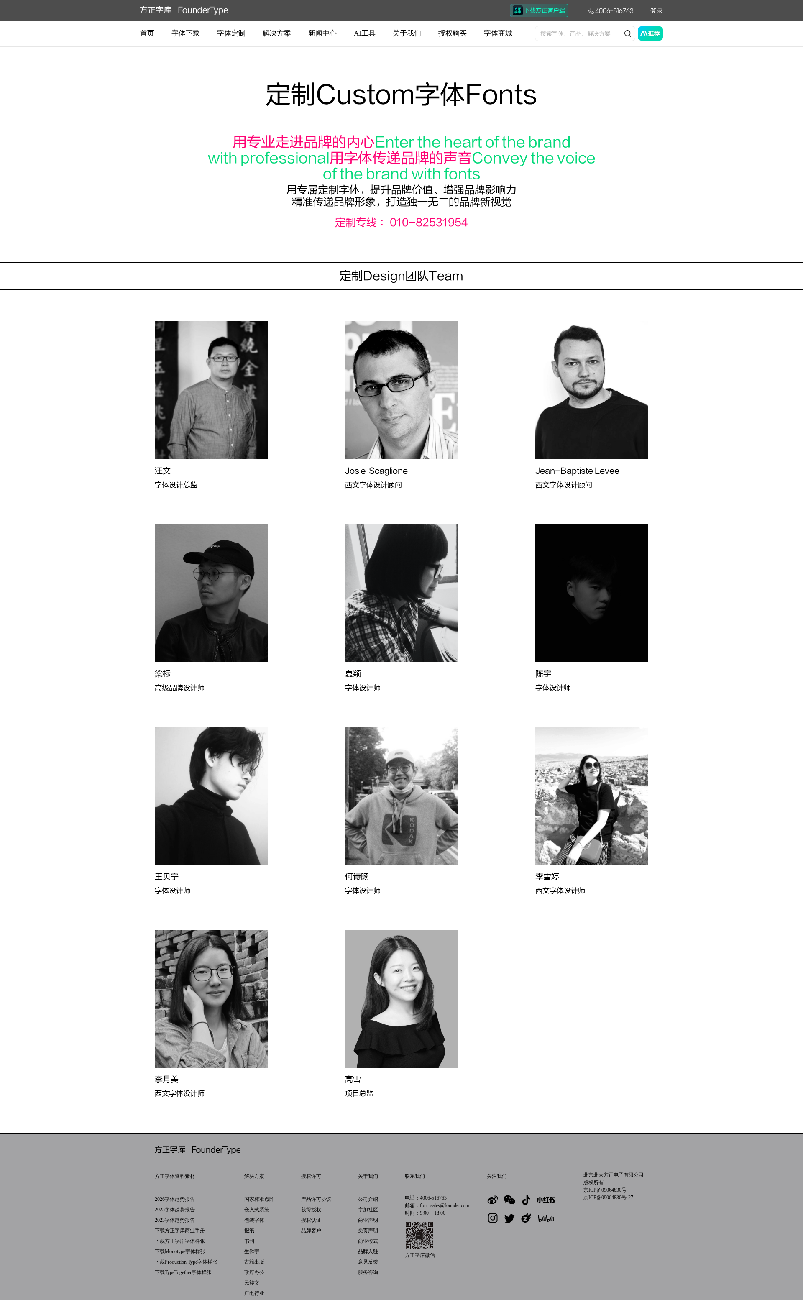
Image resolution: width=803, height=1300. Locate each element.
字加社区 (368, 1210)
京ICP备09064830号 (605, 1190)
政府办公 (254, 1272)
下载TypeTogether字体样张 (183, 1272)
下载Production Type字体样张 (186, 1262)
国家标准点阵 (259, 1199)
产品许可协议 (316, 1199)
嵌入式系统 (256, 1210)
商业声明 (368, 1220)
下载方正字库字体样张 (180, 1241)
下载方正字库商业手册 (180, 1230)
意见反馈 (368, 1262)
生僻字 (251, 1251)
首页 (147, 33)
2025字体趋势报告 (175, 1210)
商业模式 (368, 1241)
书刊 (249, 1241)
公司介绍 (368, 1199)
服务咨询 (368, 1272)
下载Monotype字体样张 (180, 1251)
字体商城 (498, 33)
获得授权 (311, 1210)
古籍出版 (254, 1262)
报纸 (249, 1230)
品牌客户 (311, 1230)
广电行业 (254, 1293)
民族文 (251, 1283)
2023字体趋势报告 (175, 1220)
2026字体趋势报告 (175, 1199)
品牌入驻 (368, 1251)
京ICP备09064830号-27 (608, 1197)
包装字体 (254, 1220)
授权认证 (311, 1220)
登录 (656, 10)
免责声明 (368, 1230)
